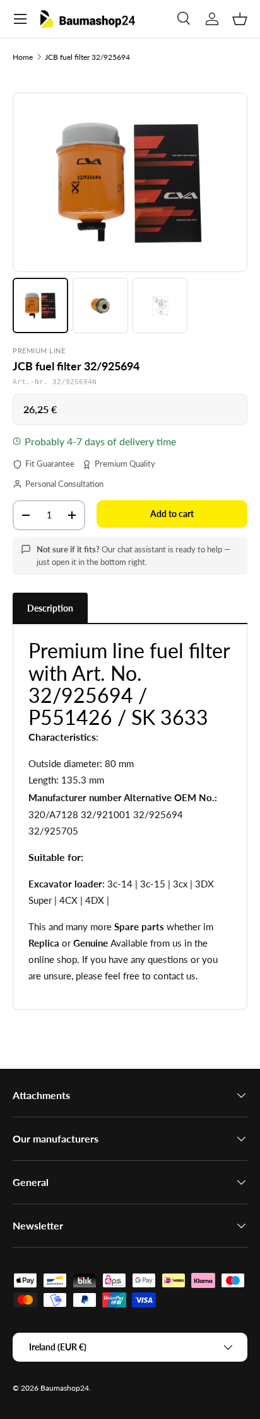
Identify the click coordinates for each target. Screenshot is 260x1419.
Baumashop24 (64, 1388)
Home (23, 57)
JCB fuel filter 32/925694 (87, 57)
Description (50, 608)
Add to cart (172, 513)
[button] (240, 19)
